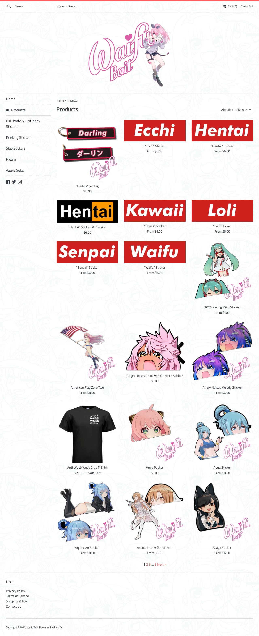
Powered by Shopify (50, 627)
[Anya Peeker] (154, 432)
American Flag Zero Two (87, 387)
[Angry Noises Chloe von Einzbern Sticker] (154, 346)
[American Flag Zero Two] (87, 352)
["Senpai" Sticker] (87, 252)
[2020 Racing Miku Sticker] (222, 272)
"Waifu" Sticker (154, 267)
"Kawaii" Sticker (155, 226)
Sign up (72, 6)
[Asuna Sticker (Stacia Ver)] (154, 512)
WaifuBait (32, 627)
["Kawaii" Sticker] (154, 211)
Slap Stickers (15, 148)
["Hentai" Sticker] (222, 131)
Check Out (247, 6)
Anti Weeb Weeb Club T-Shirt (87, 467)
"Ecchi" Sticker (155, 146)
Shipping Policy (16, 601)
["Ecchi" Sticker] (154, 131)
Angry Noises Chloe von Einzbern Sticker (155, 375)
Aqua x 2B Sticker (87, 547)
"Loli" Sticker (222, 226)
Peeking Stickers (18, 137)
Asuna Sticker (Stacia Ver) (154, 547)
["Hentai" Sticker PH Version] (87, 211)
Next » (161, 564)
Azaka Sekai (15, 170)
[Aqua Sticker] (222, 432)
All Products (16, 110)
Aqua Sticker (222, 467)
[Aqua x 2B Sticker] (87, 512)
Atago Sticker (222, 547)
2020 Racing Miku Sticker (222, 307)
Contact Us (13, 606)
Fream (11, 159)
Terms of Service (17, 595)
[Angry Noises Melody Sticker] (222, 352)
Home (10, 99)
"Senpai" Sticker (87, 267)
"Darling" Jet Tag (87, 186)
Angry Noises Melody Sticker (222, 387)
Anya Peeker (154, 467)
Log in (60, 6)
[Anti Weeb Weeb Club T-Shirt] (87, 432)
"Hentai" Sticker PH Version (87, 227)
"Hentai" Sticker (222, 146)
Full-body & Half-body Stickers (23, 123)
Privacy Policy (15, 590)
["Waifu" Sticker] (154, 252)
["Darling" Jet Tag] (87, 150)
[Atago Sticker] (222, 512)
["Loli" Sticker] (222, 211)
